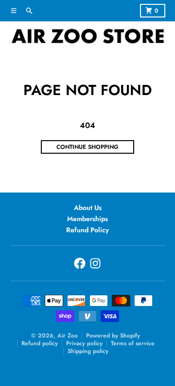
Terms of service (133, 343)
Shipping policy (88, 351)
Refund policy (39, 343)
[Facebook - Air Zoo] (80, 263)
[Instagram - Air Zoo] (95, 263)
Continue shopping (87, 147)
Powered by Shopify (113, 335)
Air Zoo (67, 335)
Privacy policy (84, 343)
